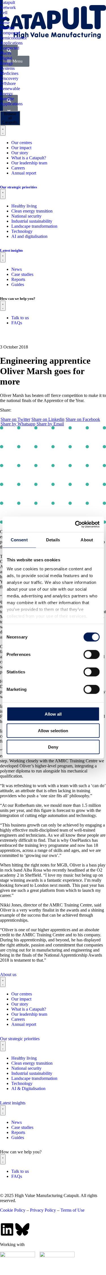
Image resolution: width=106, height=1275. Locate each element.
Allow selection (53, 730)
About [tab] (87, 539)
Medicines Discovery (9, 76)
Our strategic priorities (20, 1038)
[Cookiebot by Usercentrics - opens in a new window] (75, 524)
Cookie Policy (12, 1210)
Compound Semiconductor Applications (13, 37)
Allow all (53, 714)
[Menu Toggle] (3, 982)
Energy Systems (7, 66)
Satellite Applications (11, 101)
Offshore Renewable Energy (10, 88)
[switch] (91, 654)
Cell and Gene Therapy (7, 20)
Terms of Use (72, 1210)
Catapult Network (8, 5)
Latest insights (12, 1102)
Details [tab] (53, 539)
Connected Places (9, 50)
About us (8, 974)
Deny (53, 747)
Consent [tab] (19, 539)
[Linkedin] (7, 1229)
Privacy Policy (43, 1210)
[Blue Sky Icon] (22, 1229)
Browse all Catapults (10, 118)
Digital (6, 58)
